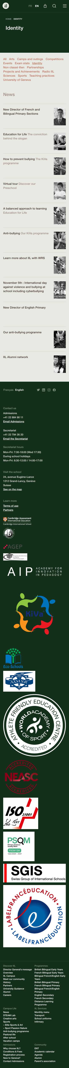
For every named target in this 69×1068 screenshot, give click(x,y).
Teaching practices (41, 76)
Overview (8, 973)
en (37, 6)
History (7, 983)
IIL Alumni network (15, 357)
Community (40, 1045)
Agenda (38, 1055)
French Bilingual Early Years (48, 973)
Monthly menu (41, 1012)
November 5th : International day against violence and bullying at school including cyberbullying (25, 287)
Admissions (9, 1045)
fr (30, 6)
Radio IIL (48, 72)
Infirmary (39, 1022)
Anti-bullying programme (16, 1032)
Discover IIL (9, 966)
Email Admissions (13, 422)
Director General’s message (17, 970)
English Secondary (44, 995)
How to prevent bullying (19, 159)
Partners (8, 510)
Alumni (6, 992)
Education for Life (15, 134)
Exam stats (22, 63)
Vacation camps (11, 1041)
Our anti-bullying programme (22, 332)
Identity (37, 63)
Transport (39, 1016)
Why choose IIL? (11, 1049)
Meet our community (14, 979)
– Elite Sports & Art (13, 1025)
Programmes (41, 966)
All (5, 59)
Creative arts (9, 1019)
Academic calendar (44, 1052)
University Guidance (13, 989)
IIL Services (40, 1009)
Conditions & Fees (12, 1052)
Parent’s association (44, 1061)
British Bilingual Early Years (48, 970)
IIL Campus (9, 976)
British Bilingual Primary (46, 983)
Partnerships (35, 67)
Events (7, 63)
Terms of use (10, 506)
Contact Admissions (13, 1061)
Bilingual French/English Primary (47, 990)
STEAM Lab (9, 1016)
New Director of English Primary (24, 308)
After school (9, 1038)
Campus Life (9, 1009)
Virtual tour (10, 184)
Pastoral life (9, 1035)
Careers (7, 995)
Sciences (9, 76)
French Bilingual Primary (47, 986)
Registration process (14, 1055)
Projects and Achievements (21, 72)
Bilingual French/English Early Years (49, 978)
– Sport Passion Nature (15, 1028)
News (6, 1012)
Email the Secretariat (15, 439)
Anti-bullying (11, 233)
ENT (36, 1049)
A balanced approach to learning (25, 209)
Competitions (54, 59)
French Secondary (43, 999)
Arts (12, 59)
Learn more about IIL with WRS (24, 258)
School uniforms (42, 1019)
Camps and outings (30, 59)
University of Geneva (17, 80)
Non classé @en (13, 67)
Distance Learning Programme (43, 1003)
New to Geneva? (11, 1058)
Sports (22, 76)
